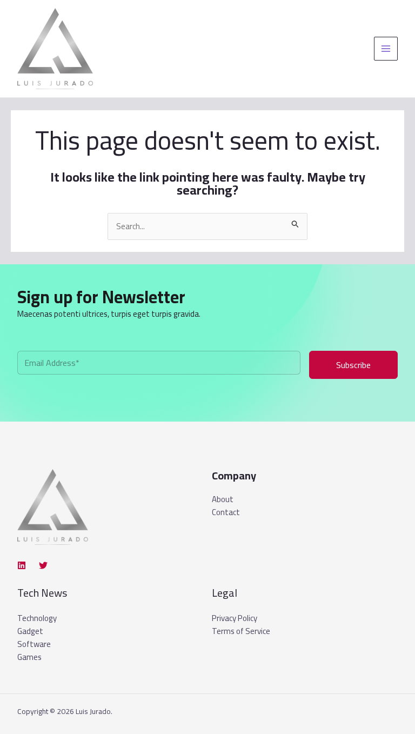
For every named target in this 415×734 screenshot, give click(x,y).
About (222, 499)
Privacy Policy (234, 618)
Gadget (30, 631)
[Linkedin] (21, 565)
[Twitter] (43, 565)
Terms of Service (241, 631)
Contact (226, 512)
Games (29, 657)
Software (34, 644)
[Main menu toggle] (386, 49)
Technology (37, 618)
